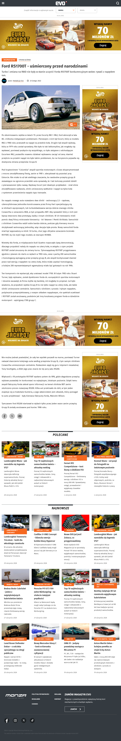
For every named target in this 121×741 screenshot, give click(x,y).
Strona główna (25, 60)
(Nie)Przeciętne (9, 60)
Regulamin (36, 699)
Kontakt (57, 699)
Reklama (57, 694)
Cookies (35, 704)
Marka (60, 10)
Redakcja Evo (18, 81)
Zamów (73, 709)
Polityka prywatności (40, 694)
